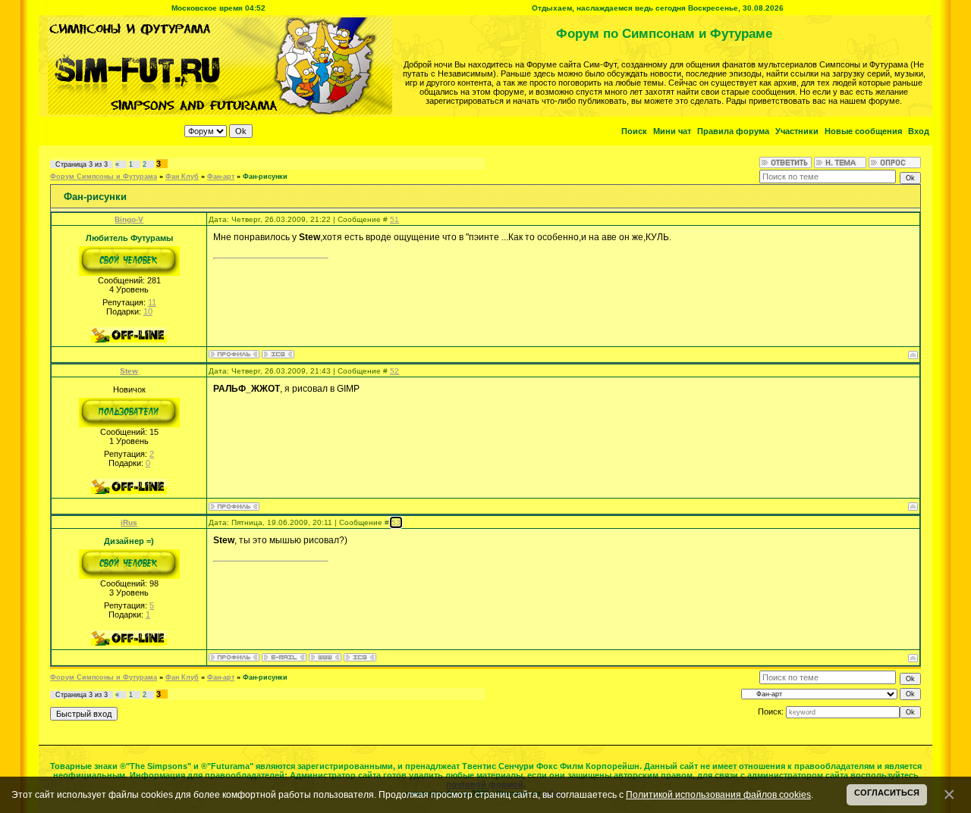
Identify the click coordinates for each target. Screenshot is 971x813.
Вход (918, 131)
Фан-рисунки (265, 176)
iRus (129, 522)
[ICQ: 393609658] (278, 354)
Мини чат (672, 131)
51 (394, 219)
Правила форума (733, 131)
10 (147, 311)
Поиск (634, 131)
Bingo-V (129, 219)
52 (394, 371)
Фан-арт (220, 176)
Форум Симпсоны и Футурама (103, 176)
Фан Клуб (182, 176)
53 (396, 522)
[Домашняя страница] (325, 657)
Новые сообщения (863, 131)
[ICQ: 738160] (360, 657)
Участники (797, 131)
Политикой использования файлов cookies (718, 794)
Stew (129, 371)
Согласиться (886, 792)
